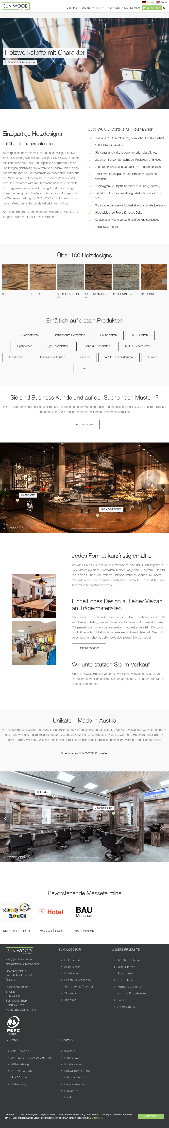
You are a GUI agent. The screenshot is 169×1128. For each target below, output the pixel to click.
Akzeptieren (150, 1116)
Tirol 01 (7, 294)
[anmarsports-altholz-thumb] (34, 622)
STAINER (11, 992)
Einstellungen (97, 1118)
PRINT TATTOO (15, 1005)
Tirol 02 (35, 294)
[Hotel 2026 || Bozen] (50, 904)
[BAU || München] (84, 904)
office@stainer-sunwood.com (22, 964)
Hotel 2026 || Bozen (50, 931)
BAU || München (84, 931)
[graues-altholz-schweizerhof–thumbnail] (34, 575)
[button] (164, 7)
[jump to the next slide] (163, 489)
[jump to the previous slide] (6, 489)
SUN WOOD (13, 996)
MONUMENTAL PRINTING (21, 1010)
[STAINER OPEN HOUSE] (17, 904)
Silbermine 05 (122, 294)
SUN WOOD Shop (16, 1001)
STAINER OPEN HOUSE (17, 931)
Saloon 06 (148, 294)
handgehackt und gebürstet (141, 186)
